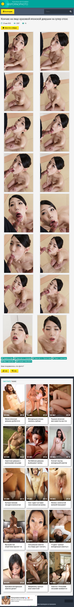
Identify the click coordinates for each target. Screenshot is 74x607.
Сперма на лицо (8, 358)
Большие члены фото (25, 361)
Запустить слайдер (10, 28)
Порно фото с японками (23, 358)
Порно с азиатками (60, 358)
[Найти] (70, 11)
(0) (6, 371)
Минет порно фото (9, 361)
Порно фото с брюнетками (42, 358)
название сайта (14, 4)
